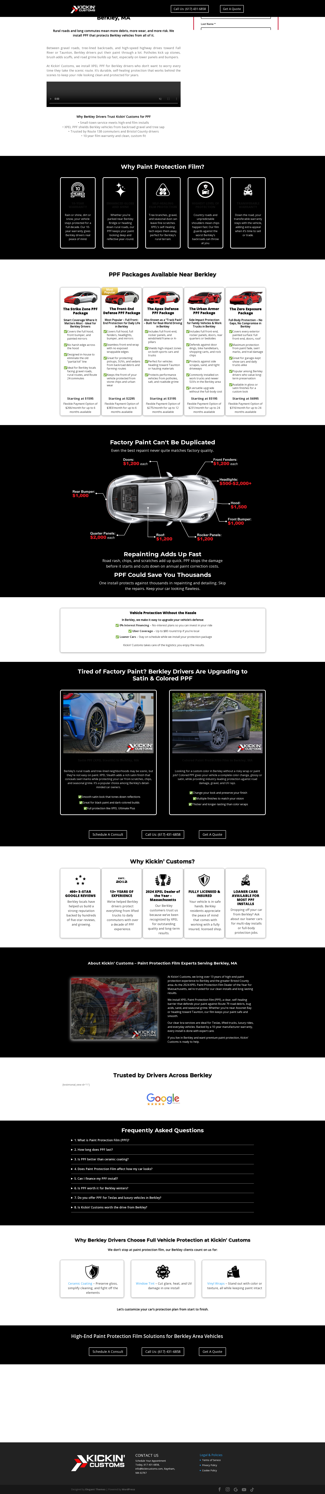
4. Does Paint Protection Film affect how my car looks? (113, 1169)
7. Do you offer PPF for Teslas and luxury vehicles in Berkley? (117, 1198)
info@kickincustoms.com (149, 1468)
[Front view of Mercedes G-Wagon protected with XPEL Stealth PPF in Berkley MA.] (114, 1038)
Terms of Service (211, 1460)
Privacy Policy (209, 1465)
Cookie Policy (209, 1470)
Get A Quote (232, 9)
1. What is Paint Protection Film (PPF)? (101, 1140)
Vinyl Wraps (216, 1283)
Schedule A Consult (108, 834)
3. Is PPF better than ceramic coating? (101, 1159)
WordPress (128, 1489)
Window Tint (145, 1283)
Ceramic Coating (80, 1283)
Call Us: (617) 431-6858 (190, 9)
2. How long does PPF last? (93, 1150)
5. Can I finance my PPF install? (96, 1179)
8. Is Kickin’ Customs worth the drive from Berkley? (110, 1207)
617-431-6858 (151, 1464)
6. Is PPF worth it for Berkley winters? (101, 1188)
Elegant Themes (95, 1489)
